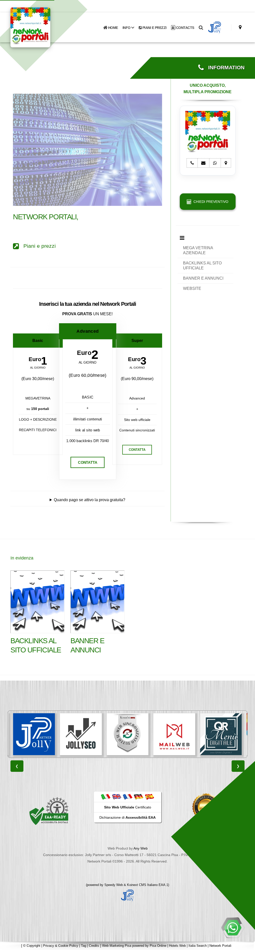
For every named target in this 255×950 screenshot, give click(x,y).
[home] (43, 27)
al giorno (38, 367)
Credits (94, 946)
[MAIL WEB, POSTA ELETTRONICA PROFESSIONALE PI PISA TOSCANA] (128, 734)
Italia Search (198, 946)
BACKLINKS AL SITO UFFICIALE (202, 265)
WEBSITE (192, 288)
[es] (149, 796)
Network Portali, (45, 217)
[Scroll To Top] (246, 944)
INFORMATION (224, 68)
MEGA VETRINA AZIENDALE (198, 250)
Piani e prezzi (37, 246)
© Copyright (31, 946)
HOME (112, 28)
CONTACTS (184, 28)
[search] (201, 27)
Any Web (140, 848)
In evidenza (21, 557)
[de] (138, 796)
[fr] (127, 796)
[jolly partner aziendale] (214, 27)
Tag (83, 946)
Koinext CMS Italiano (143, 885)
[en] (117, 796)
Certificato (127, 807)
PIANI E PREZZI (154, 28)
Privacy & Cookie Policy (60, 946)
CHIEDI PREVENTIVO (209, 202)
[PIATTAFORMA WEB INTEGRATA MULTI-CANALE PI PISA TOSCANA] (82, 734)
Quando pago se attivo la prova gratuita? (89, 500)
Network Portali (220, 946)
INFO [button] (127, 28)
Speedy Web (113, 885)
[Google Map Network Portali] (240, 27)
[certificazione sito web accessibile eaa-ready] (48, 811)
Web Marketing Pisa (116, 946)
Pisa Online (158, 946)
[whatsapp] (232, 927)
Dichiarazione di (127, 817)
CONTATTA (87, 462)
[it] (106, 796)
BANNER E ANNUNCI (203, 278)
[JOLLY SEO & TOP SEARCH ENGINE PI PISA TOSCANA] (35, 734)
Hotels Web (177, 946)
